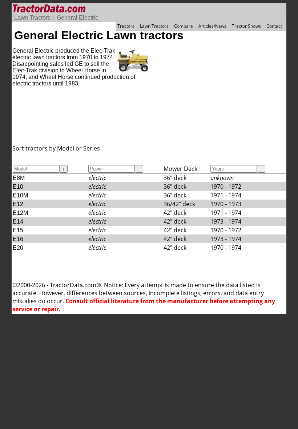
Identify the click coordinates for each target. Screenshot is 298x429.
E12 (18, 204)
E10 (18, 187)
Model (65, 148)
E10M (20, 195)
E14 (18, 221)
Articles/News (212, 26)
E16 (18, 239)
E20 (18, 248)
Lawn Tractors (32, 18)
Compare (183, 26)
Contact (274, 26)
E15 (18, 230)
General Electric (77, 18)
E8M (19, 178)
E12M (20, 213)
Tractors (125, 26)
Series (91, 148)
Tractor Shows (246, 26)
